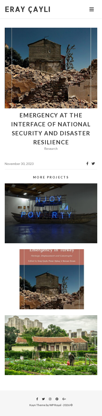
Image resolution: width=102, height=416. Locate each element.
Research (51, 148)
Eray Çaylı (28, 8)
